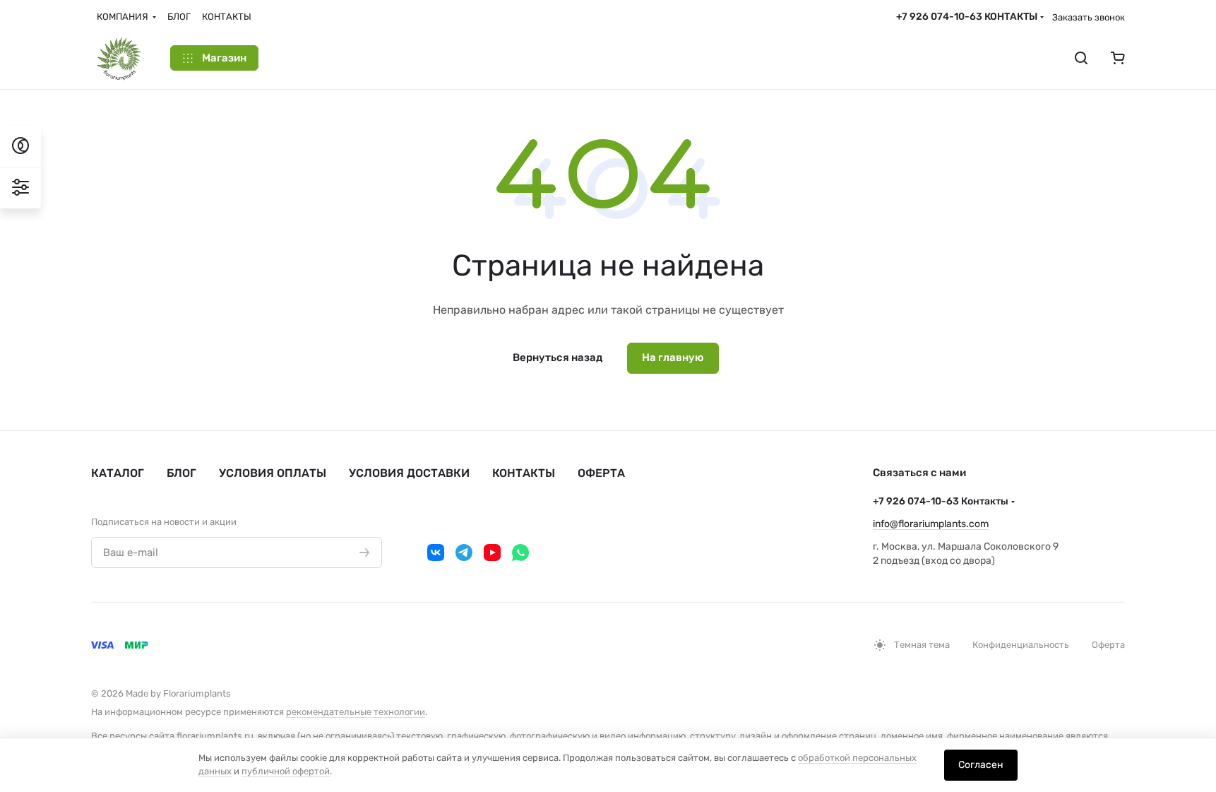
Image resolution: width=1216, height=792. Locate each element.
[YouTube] (492, 552)
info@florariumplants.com (931, 524)
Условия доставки (409, 473)
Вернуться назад (557, 357)
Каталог (117, 473)
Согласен (980, 765)
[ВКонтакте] (435, 552)
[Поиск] (1081, 58)
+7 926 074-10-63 (966, 17)
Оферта (601, 473)
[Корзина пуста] (1118, 58)
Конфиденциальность (1020, 644)
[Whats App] (520, 552)
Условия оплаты (272, 473)
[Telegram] (463, 552)
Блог (181, 473)
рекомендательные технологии (355, 712)
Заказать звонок (1088, 17)
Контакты (523, 473)
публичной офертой (286, 771)
